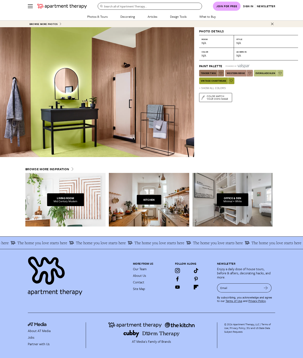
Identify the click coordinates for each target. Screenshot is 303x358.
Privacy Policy (257, 301)
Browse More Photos (43, 24)
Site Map (139, 288)
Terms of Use (233, 301)
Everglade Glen (265, 73)
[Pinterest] (196, 278)
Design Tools (178, 16)
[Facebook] (177, 278)
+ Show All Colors (212, 88)
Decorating (127, 16)
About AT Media (39, 330)
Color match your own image (217, 97)
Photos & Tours (97, 16)
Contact (138, 282)
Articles (152, 16)
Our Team (140, 268)
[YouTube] (177, 287)
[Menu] (30, 6)
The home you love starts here (33, 242)
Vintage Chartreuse (213, 81)
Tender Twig (208, 73)
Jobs (31, 337)
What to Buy (207, 16)
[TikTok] (196, 270)
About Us (139, 275)
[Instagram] (177, 270)
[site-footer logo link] (37, 325)
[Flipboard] (196, 287)
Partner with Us (39, 344)
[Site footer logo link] (78, 274)
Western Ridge (236, 73)
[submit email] (265, 287)
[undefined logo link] (62, 6)
